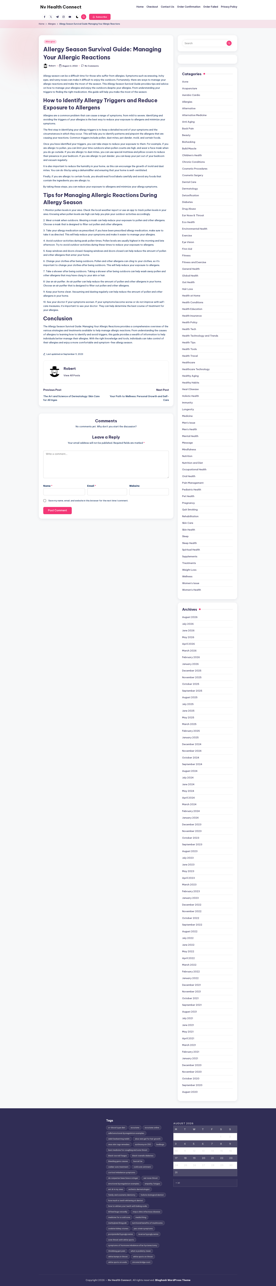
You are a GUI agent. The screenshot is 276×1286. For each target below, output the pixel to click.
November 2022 (192, 911)
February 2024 (191, 811)
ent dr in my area (115, 1189)
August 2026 (190, 617)
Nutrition (187, 456)
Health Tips (188, 342)
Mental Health (190, 436)
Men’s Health (189, 429)
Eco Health (188, 222)
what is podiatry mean (141, 1251)
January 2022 (190, 978)
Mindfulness (189, 449)
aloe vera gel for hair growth (147, 1139)
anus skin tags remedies (119, 1144)
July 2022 (188, 938)
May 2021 (188, 1031)
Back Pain (188, 128)
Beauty (186, 135)
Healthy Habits (190, 382)
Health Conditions (192, 302)
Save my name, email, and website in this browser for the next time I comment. (88, 500)
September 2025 (192, 690)
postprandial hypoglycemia (120, 1234)
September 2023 (192, 844)
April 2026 (188, 643)
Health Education (192, 309)
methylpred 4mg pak (117, 1223)
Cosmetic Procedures (194, 168)
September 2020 (192, 1085)
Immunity (187, 402)
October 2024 (190, 757)
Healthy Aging (190, 375)
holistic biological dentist (152, 1195)
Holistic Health (190, 396)
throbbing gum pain (116, 1251)
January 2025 (190, 737)
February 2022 (191, 971)
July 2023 (188, 857)
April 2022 (188, 958)
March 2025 (189, 724)
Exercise (187, 235)
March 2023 (189, 884)
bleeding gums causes (118, 1161)
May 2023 (188, 871)
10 (176, 1150)
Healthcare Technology (196, 369)
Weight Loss (189, 569)
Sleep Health (189, 543)
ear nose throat (151, 1178)
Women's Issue (190, 583)
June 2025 (188, 710)
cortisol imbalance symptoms (121, 1172)
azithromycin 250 (143, 1144)
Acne (185, 81)
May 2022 (188, 951)
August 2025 (190, 697)
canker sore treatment (118, 1167)
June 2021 (188, 1025)
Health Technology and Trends (200, 335)
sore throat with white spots (121, 1240)
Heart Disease (190, 389)
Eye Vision (188, 242)
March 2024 (189, 804)
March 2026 (189, 650)
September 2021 (192, 1004)
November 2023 (192, 831)
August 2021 (189, 1011)
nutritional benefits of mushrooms (147, 1223)
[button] (100, 17)
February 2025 (191, 730)
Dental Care (189, 182)
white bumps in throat (118, 1256)
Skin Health (188, 529)
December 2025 (191, 670)
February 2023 (191, 891)
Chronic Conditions (193, 161)
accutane (135, 1127)
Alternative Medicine (194, 115)
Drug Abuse (189, 208)
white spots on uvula (117, 1262)
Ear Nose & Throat (193, 215)
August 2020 (190, 1091)
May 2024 (188, 791)
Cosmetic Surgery (192, 175)
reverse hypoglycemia (148, 1234)
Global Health (190, 275)
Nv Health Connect (60, 7)
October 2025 (190, 684)
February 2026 (191, 657)
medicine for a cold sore (119, 1217)
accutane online (152, 1127)
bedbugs (160, 1144)
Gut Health (188, 282)
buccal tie (137, 1161)
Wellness (187, 576)
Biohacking (188, 141)
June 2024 (188, 784)
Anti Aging (188, 121)
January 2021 (190, 1058)
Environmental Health (194, 228)
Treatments (189, 563)
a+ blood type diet (116, 1127)
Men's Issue (188, 422)
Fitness (186, 255)
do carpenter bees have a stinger (123, 1178)
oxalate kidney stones (118, 1228)
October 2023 (190, 837)
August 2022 (190, 931)
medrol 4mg (141, 1217)
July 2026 (188, 623)
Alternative (188, 108)
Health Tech (189, 329)
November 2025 (192, 677)
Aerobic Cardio (191, 95)
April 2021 (188, 1038)
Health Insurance (192, 315)
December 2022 (191, 904)
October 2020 (190, 1078)
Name (47, 485)
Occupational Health (194, 469)
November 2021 (191, 991)
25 (185, 1165)
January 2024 (190, 817)
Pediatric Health (191, 489)
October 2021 (190, 998)
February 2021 (190, 1051)
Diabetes (187, 202)
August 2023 (190, 851)
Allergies (50, 42)
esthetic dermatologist (139, 1189)
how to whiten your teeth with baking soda (127, 1206)
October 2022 (190, 918)
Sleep (185, 536)
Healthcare (188, 362)
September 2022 (192, 924)
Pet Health (188, 496)
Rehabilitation (190, 516)
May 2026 (188, 637)
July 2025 (188, 704)
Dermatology (190, 188)
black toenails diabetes (142, 1155)
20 (203, 1158)
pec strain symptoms (143, 1228)
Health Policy (189, 322)
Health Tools (189, 349)
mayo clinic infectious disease (146, 1212)
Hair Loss (187, 289)
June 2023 (188, 864)
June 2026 (188, 630)
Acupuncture (189, 88)
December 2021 (191, 984)
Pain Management (193, 482)
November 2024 (192, 750)
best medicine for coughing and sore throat (127, 1150)
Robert (70, 368)
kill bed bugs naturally (117, 1212)
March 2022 (189, 964)
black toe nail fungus (117, 1155)
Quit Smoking (190, 509)
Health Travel (190, 355)
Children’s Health (192, 155)
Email (91, 485)
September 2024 (192, 764)
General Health (191, 268)
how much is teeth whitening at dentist (125, 1200)
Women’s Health (191, 589)
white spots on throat (143, 1256)
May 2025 (188, 717)
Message (187, 442)
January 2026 (190, 664)
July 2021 (187, 1018)
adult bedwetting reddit (119, 1139)
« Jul (178, 1183)
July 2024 (188, 777)
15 (221, 1150)
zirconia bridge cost (141, 1262)
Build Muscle (189, 148)
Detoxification (190, 195)
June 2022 (188, 944)
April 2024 (188, 797)
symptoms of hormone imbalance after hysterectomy (132, 1245)
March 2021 (189, 1045)
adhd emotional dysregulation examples (126, 1133)
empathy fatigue (152, 1183)
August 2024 (190, 771)
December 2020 (192, 1065)
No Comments (92, 66)
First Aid (187, 248)
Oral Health (188, 476)
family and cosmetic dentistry (121, 1195)
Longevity (188, 409)
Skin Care (187, 523)
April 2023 (188, 878)
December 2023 (191, 824)
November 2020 (192, 1071)
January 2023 (190, 898)
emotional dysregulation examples (123, 1183)
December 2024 (191, 744)
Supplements (189, 556)
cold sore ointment (142, 1167)
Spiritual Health (191, 549)
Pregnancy (188, 503)
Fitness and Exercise (194, 262)
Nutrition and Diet (192, 462)
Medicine (187, 416)
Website (134, 485)
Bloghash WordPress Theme (172, 1280)
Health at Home (191, 295)
